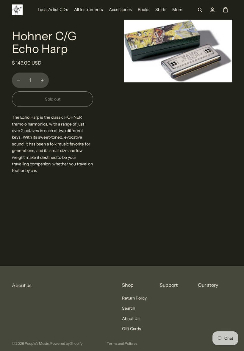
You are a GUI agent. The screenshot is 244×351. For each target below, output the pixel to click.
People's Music (37, 343)
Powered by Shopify (66, 343)
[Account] (212, 9)
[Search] (200, 9)
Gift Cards (131, 328)
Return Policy (134, 298)
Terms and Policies (122, 343)
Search (128, 308)
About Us (131, 318)
